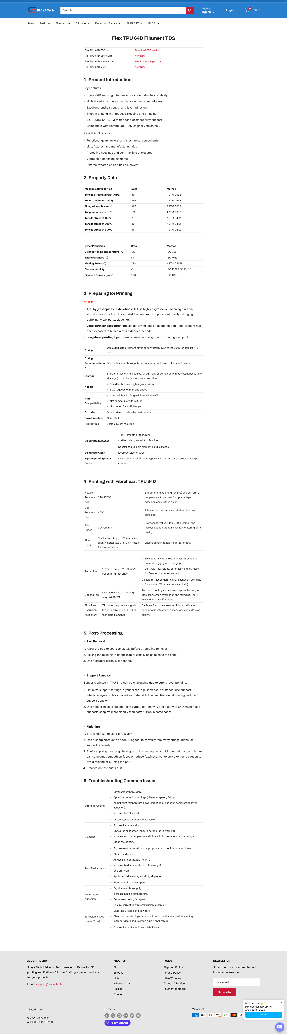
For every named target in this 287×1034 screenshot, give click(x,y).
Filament (61, 23)
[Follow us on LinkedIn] (138, 1015)
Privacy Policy (172, 978)
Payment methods (174, 988)
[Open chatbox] (279, 1027)
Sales (30, 23)
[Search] (190, 10)
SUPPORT (133, 23)
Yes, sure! (264, 1015)
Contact (119, 994)
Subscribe (224, 992)
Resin (43, 23)
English (33, 1009)
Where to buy (122, 983)
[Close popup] (281, 1003)
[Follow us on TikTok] (132, 1015)
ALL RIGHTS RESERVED (40, 1022)
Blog (116, 967)
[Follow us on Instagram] (119, 1015)
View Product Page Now (147, 61)
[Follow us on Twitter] (113, 1015)
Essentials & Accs (106, 23)
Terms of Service (174, 983)
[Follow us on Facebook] (106, 1015)
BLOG (151, 23)
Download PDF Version (147, 50)
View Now (139, 55)
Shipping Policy (173, 967)
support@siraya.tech (49, 984)
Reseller (118, 988)
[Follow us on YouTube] (125, 1015)
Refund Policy (172, 972)
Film (116, 978)
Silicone (81, 23)
